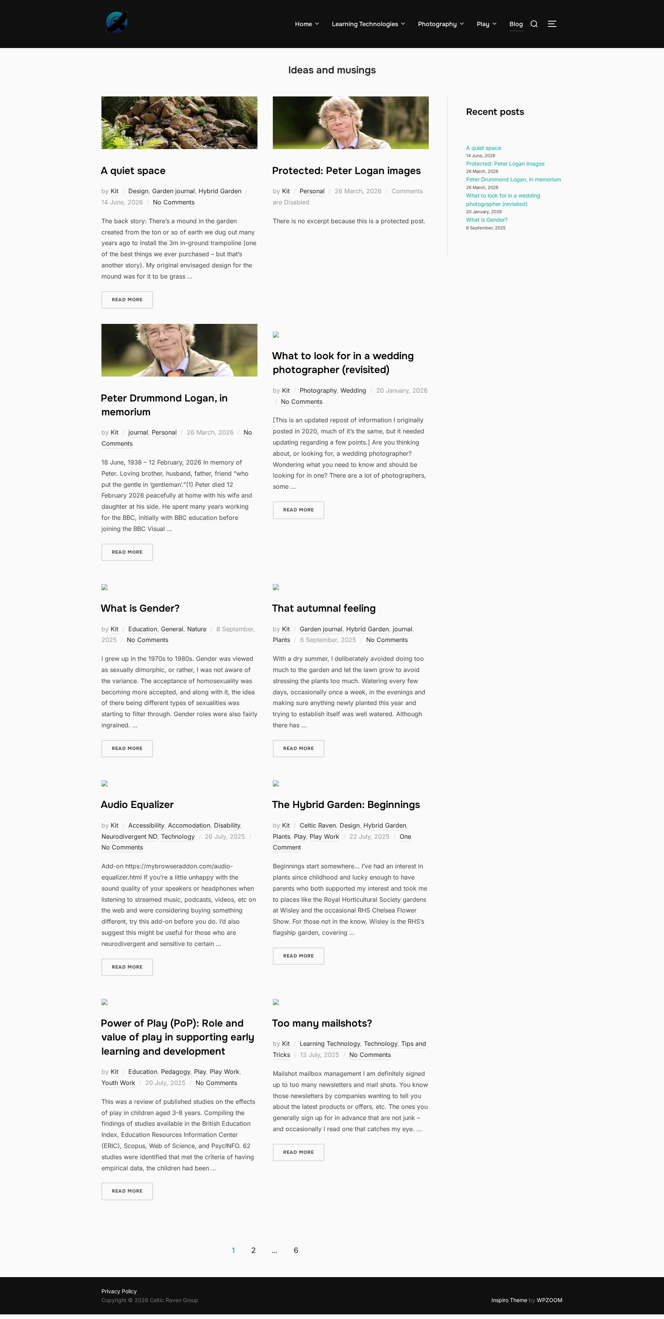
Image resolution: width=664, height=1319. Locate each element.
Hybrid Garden (220, 191)
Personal (312, 191)
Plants (281, 640)
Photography (437, 24)
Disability (227, 825)
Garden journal (173, 191)
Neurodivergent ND (129, 836)
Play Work (324, 836)
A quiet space (133, 170)
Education (142, 629)
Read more (132, 299)
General (172, 629)
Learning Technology (330, 1043)
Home (303, 24)
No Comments (173, 202)
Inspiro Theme (509, 1300)
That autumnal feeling (324, 608)
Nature (196, 629)
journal (138, 432)
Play (483, 24)
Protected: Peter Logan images (346, 170)
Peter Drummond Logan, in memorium (513, 179)
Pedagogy (175, 1071)
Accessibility (146, 825)
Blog (516, 24)
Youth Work (118, 1083)
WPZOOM (550, 1300)
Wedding (353, 390)
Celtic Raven (318, 825)
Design (138, 191)
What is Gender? (140, 608)
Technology (178, 836)
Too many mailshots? (322, 1023)
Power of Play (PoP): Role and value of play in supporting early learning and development (177, 1037)
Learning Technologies (365, 24)
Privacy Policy (119, 1291)
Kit (114, 191)
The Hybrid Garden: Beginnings (346, 804)
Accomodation (189, 825)
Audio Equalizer (137, 804)
